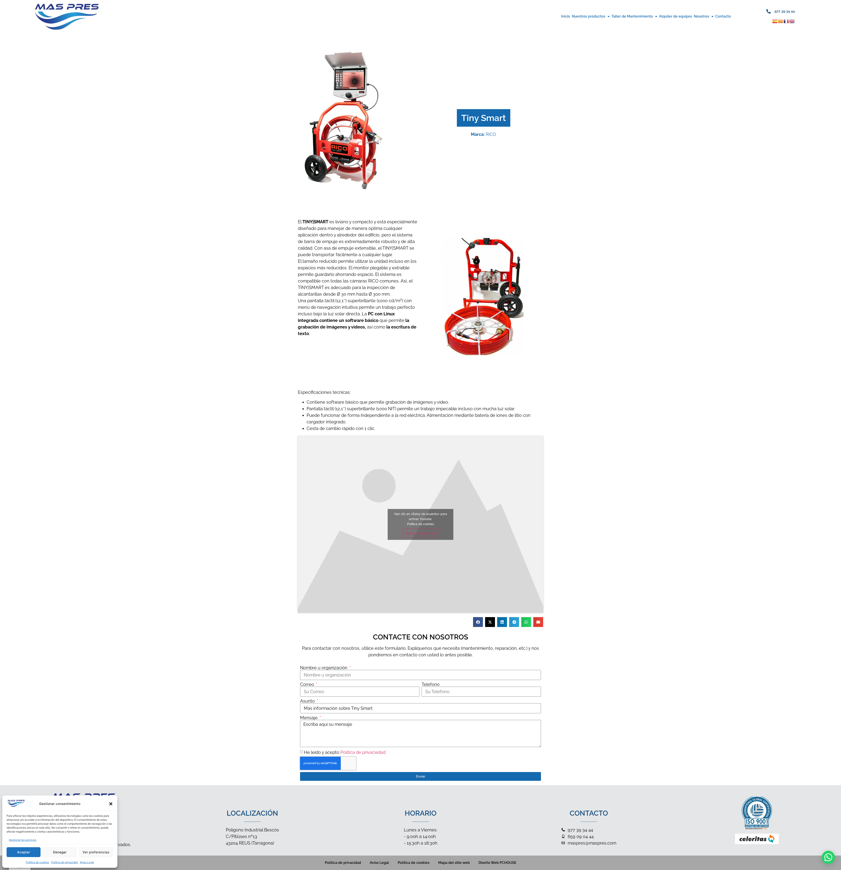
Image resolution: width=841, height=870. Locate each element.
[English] (792, 21)
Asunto (308, 701)
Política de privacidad (64, 862)
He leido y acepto (344, 752)
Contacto (723, 16)
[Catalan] (781, 21)
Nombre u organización (324, 668)
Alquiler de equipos (675, 16)
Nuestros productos (588, 16)
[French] (786, 21)
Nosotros (701, 16)
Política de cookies (37, 862)
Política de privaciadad (362, 752)
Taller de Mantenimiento (632, 16)
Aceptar (23, 852)
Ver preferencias (96, 852)
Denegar (60, 852)
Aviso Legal (87, 862)
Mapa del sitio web (454, 863)
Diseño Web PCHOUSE (497, 863)
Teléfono (431, 684)
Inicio (565, 16)
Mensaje (309, 718)
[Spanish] (775, 21)
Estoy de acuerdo (420, 533)
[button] (111, 804)
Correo (307, 684)
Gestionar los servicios (22, 840)
